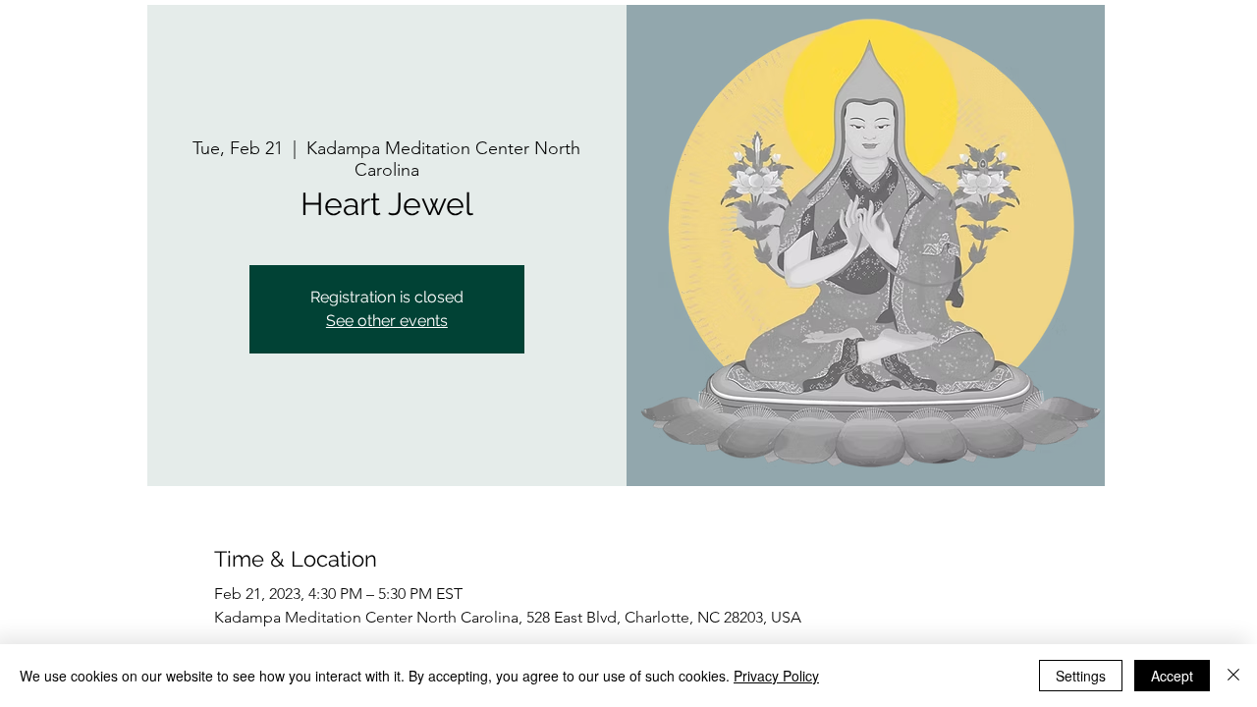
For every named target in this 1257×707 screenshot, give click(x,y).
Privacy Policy (776, 675)
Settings (1081, 675)
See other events (387, 320)
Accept (1172, 675)
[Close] (1233, 675)
